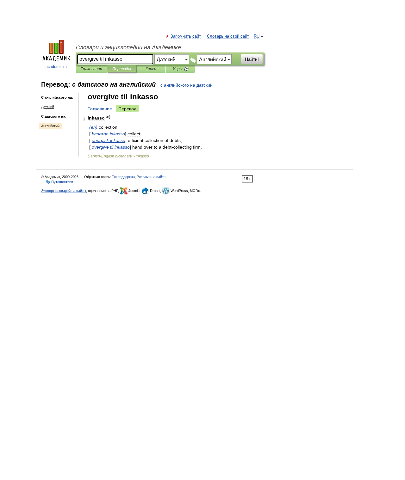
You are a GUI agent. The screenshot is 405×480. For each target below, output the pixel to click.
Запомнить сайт (186, 36)
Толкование (100, 108)
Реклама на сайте (151, 177)
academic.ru (56, 67)
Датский (47, 107)
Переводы (121, 69)
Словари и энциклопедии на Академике (128, 47)
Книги (151, 69)
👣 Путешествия (59, 182)
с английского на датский (186, 85)
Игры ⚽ (180, 69)
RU (256, 36)
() (93, 127)
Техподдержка (123, 177)
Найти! (252, 59)
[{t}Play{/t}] (108, 117)
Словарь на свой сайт (228, 36)
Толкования (91, 69)
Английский (50, 126)
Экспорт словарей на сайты (63, 191)
